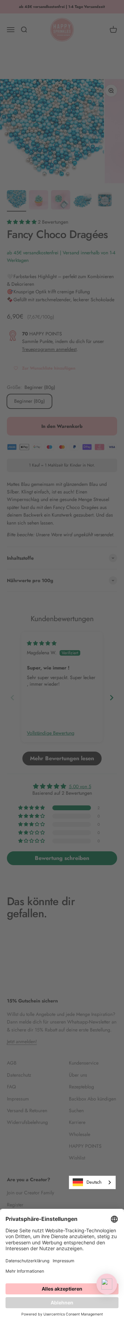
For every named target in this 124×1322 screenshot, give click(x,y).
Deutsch (94, 1182)
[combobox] (92, 1182)
